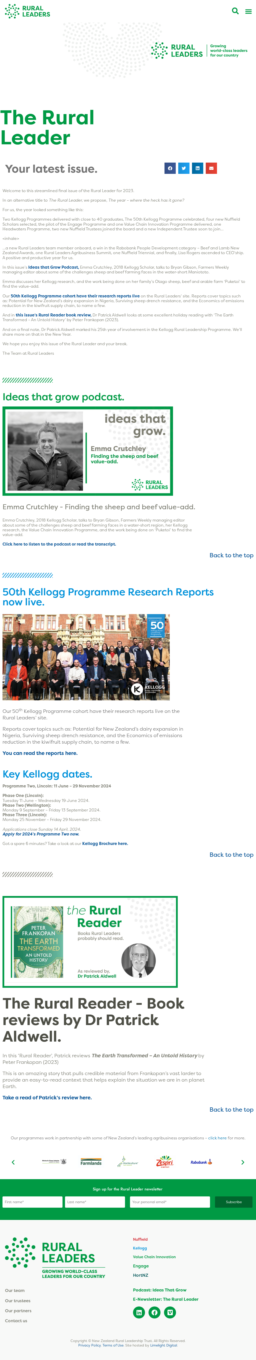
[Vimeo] (170, 1312)
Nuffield (140, 1239)
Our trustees (17, 1300)
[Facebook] (154, 1312)
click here (218, 1137)
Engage (141, 1266)
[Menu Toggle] (248, 11)
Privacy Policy (89, 1345)
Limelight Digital (163, 1345)
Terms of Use (113, 1345)
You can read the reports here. (40, 753)
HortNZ (140, 1275)
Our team (15, 1290)
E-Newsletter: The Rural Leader (165, 1299)
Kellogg (140, 1248)
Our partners (18, 1310)
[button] (170, 168)
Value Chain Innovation (154, 1256)
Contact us (16, 1320)
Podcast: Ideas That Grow (159, 1290)
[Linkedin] (139, 1312)
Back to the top (232, 555)
